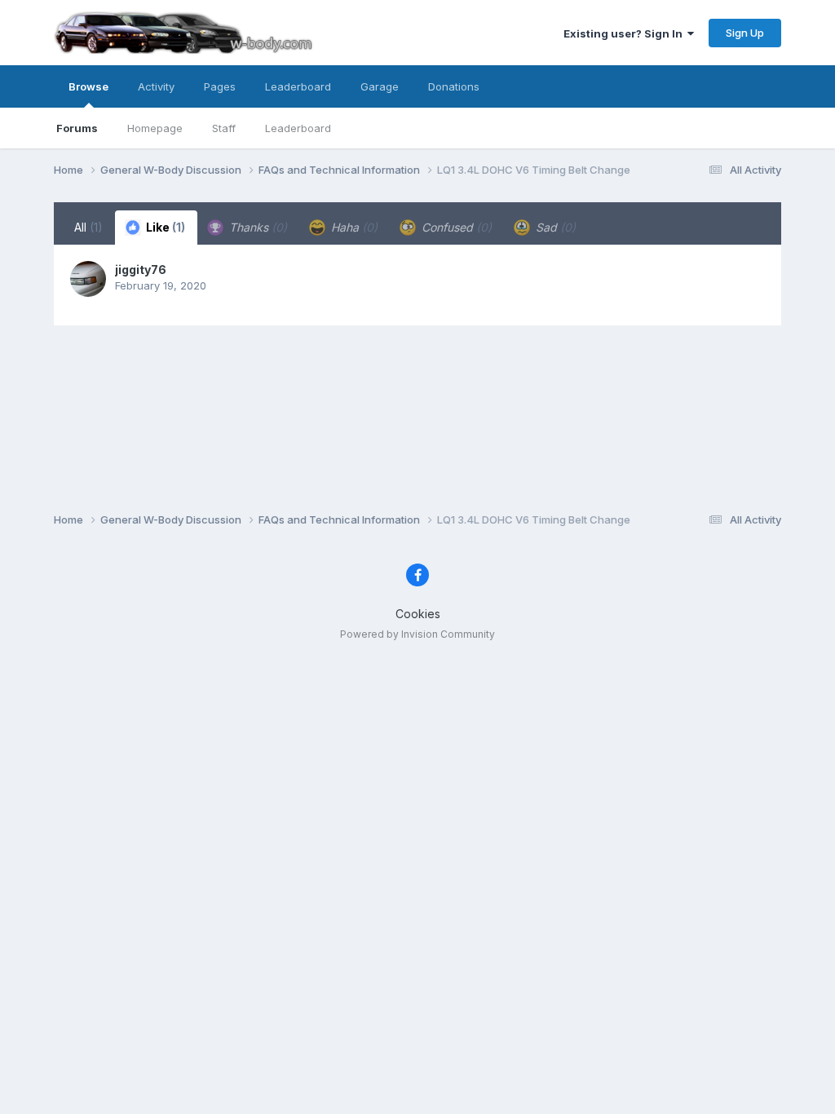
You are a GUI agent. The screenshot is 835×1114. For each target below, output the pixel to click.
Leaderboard (298, 128)
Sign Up (745, 32)
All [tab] (88, 227)
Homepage (155, 128)
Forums (77, 128)
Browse (88, 86)
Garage (379, 86)
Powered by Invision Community (417, 634)
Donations (453, 86)
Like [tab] (164, 227)
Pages (220, 86)
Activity (156, 86)
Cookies (417, 614)
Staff (224, 128)
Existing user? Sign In (625, 33)
